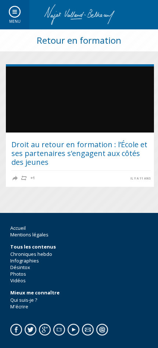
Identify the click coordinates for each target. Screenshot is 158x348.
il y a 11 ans (140, 178)
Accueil (18, 228)
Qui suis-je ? (23, 300)
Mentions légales (29, 234)
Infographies (24, 260)
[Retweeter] (24, 178)
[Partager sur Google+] (32, 178)
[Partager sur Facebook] (15, 178)
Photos (18, 274)
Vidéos (18, 280)
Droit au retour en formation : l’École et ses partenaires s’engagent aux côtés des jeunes (79, 153)
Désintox (20, 267)
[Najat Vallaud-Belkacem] (79, 14)
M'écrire (19, 306)
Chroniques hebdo (31, 254)
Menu (15, 21)
